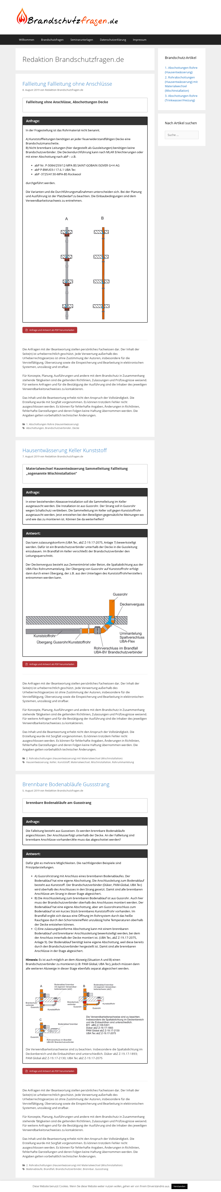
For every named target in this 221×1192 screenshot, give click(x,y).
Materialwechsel (80, 762)
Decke (75, 428)
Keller (53, 762)
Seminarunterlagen (81, 39)
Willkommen (26, 39)
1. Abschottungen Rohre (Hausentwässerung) (52, 424)
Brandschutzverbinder (58, 428)
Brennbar (88, 1169)
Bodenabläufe (34, 1169)
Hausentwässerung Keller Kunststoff (64, 450)
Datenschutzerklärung (113, 39)
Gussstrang (101, 1169)
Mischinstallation (101, 762)
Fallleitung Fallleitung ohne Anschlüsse (67, 83)
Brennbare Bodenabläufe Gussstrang (65, 784)
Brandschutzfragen (52, 39)
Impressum (139, 39)
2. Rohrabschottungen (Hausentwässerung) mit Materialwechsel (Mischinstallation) (74, 758)
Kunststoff (64, 762)
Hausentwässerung (37, 762)
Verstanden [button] (179, 1186)
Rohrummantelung (123, 762)
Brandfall (49, 1169)
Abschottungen (35, 428)
